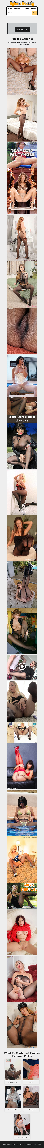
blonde (24, 42)
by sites (33, 9)
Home (9, 9)
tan (20, 44)
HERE (39, 1144)
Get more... (22, 29)
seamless (27, 44)
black (15, 44)
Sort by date (17, 9)
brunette (32, 42)
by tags (26, 9)
